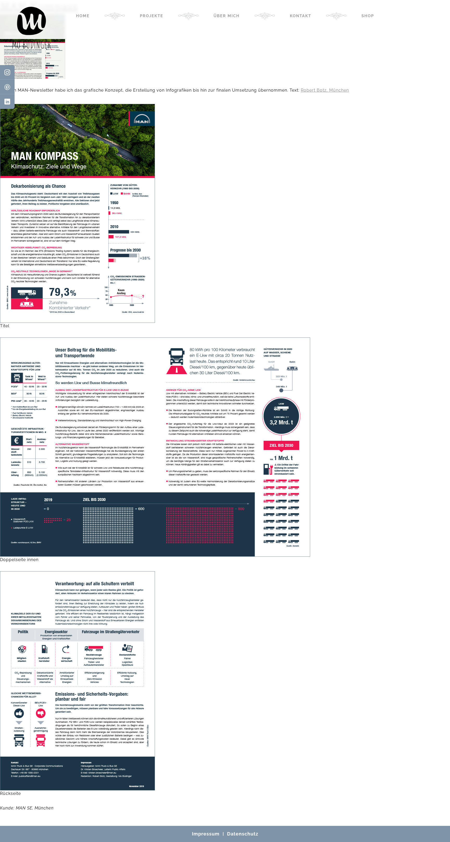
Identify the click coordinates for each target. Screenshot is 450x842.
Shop (367, 16)
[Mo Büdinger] (31, 27)
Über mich (227, 16)
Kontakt (300, 16)
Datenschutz (242, 834)
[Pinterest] (7, 87)
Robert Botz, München (325, 90)
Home (83, 16)
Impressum (206, 834)
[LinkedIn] (7, 101)
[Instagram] (7, 72)
